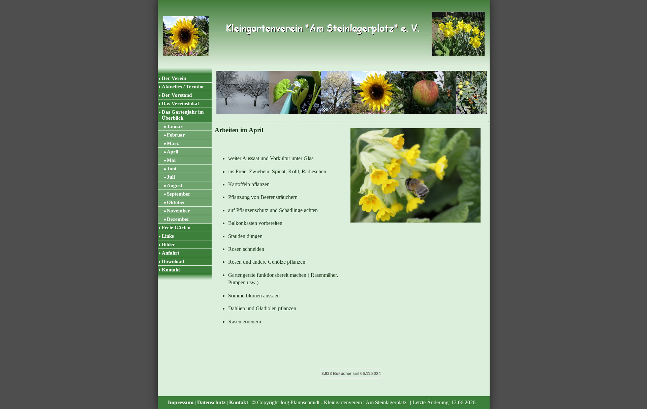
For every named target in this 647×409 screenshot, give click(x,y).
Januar (175, 126)
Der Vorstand (177, 95)
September (178, 194)
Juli (171, 177)
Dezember (178, 219)
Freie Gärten (176, 227)
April (172, 151)
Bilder (168, 244)
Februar (176, 135)
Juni (171, 168)
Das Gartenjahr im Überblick (183, 115)
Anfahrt (170, 253)
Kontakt (171, 269)
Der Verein (174, 78)
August (174, 185)
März (173, 143)
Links (168, 236)
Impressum (180, 402)
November (178, 210)
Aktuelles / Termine (183, 86)
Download (173, 261)
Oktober (176, 202)
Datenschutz (211, 402)
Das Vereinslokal (180, 103)
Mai (171, 160)
